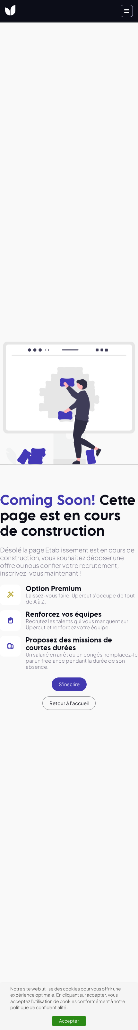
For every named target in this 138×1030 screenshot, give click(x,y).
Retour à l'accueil (69, 703)
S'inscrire (69, 684)
